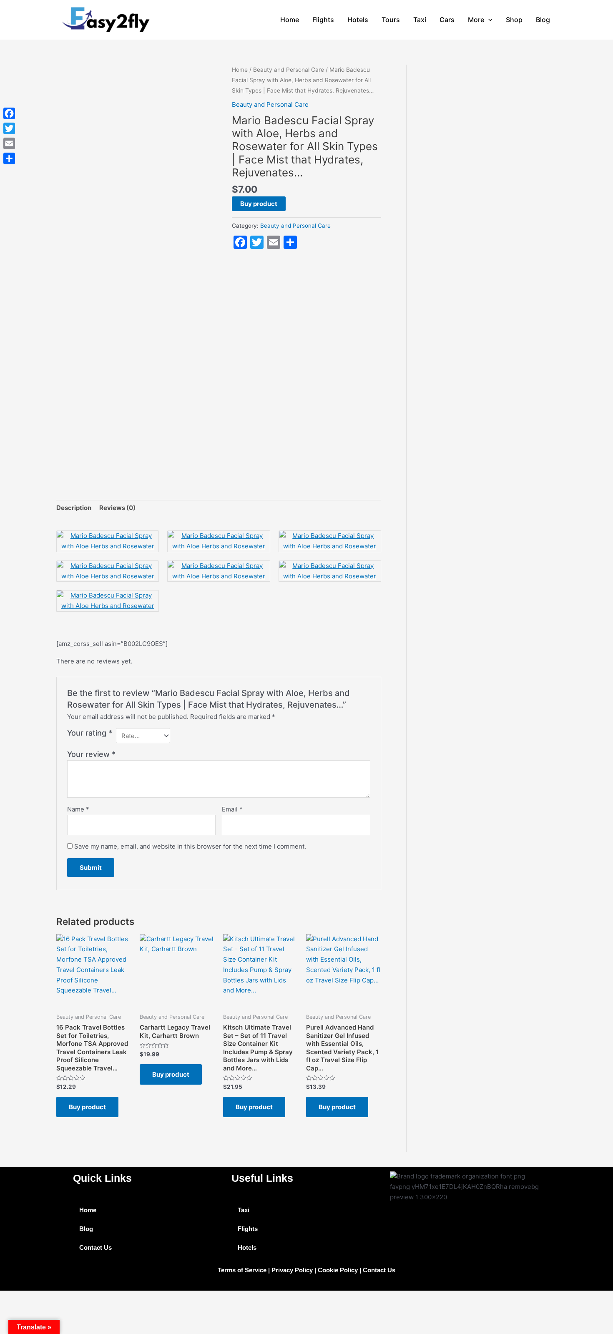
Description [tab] (73, 508)
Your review (91, 754)
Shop (514, 19)
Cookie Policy (338, 1270)
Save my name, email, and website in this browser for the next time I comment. (190, 846)
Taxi (419, 19)
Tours (391, 19)
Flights (323, 19)
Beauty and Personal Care (288, 69)
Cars (447, 19)
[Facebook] (9, 113)
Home (289, 19)
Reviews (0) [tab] (117, 508)
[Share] (9, 158)
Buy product (258, 204)
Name (78, 809)
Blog (543, 19)
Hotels (357, 19)
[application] (488, 19)
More (476, 19)
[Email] (9, 143)
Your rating (89, 733)
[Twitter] (9, 128)
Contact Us (95, 1247)
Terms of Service (242, 1270)
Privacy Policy (292, 1270)
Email (232, 809)
